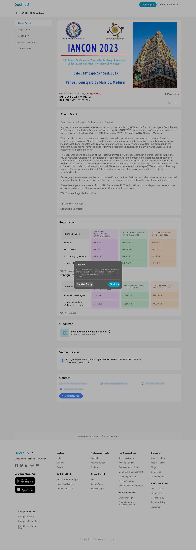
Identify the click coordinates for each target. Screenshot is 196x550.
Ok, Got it (114, 284)
